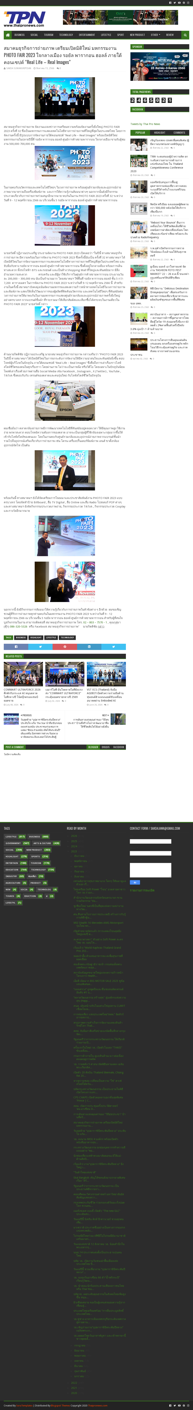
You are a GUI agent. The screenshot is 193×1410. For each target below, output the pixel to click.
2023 (74, 851)
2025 (74, 841)
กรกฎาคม (80, 1345)
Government (13, 843)
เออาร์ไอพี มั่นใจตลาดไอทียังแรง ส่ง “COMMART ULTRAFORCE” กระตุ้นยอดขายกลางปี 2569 (64, 693)
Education (12, 870)
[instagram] (187, 3)
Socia (24, 889)
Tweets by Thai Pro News (145, 124)
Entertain (12, 863)
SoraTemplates (24, 1405)
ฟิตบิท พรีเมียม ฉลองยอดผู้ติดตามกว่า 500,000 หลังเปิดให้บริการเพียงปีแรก (169, 208)
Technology (66, 35)
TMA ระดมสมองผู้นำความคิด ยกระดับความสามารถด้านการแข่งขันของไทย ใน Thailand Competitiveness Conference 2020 (159, 164)
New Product (137, 35)
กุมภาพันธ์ (80, 1371)
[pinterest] (184, 3)
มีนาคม (78, 1366)
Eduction (30, 896)
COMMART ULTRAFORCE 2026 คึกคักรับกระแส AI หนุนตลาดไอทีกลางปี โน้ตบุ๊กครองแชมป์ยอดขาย (22, 695)
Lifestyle (106, 35)
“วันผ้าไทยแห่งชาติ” (85, 1172)
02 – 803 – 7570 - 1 (95, 622)
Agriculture (13, 883)
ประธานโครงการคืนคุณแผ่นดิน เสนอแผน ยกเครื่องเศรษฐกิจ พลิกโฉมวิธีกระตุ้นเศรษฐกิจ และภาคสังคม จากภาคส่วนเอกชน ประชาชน (159, 347)
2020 (74, 1393)
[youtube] (179, 3)
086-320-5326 (18, 626)
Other (154, 35)
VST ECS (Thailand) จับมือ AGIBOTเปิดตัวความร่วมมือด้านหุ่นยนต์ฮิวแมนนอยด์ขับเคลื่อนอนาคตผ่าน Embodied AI (105, 695)
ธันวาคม (79, 855)
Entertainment (87, 35)
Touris (10, 896)
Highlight (35, 638)
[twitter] (175, 3)
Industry (11, 876)
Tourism (48, 35)
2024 (74, 846)
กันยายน (79, 871)
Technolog (44, 889)
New (8, 889)
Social (34, 35)
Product (36, 883)
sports (35, 856)
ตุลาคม (78, 866)
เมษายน (79, 1360)
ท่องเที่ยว (32, 876)
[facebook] (170, 3)
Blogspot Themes (60, 1405)
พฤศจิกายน (81, 861)
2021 (74, 1387)
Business (20, 35)
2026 (74, 835)
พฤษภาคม (80, 1355)
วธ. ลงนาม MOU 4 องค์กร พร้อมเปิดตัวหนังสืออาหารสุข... (96, 1141)
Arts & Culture (42, 843)
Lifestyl (10, 903)
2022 (74, 1382)
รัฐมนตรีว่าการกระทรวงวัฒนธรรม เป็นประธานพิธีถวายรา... (96, 1187)
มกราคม (79, 1376)
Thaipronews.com (97, 1405)
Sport (120, 35)
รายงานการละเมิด (142, 890)
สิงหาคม (79, 876)
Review (170, 35)
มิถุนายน (79, 1350)
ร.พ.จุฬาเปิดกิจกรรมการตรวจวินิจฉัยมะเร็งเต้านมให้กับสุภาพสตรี (168, 252)
